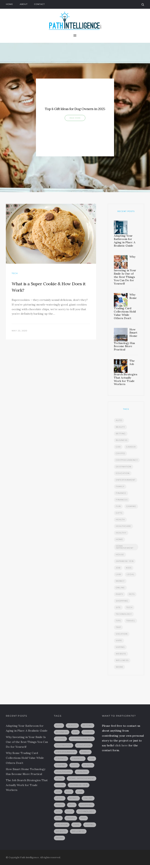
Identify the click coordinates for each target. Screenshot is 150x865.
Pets (132, 594)
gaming (131, 506)
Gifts (119, 513)
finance (121, 493)
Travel (130, 620)
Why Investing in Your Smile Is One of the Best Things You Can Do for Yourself (27, 742)
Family (120, 486)
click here (121, 745)
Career (131, 447)
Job (118, 567)
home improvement (124, 547)
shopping (122, 601)
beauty (120, 427)
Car (118, 447)
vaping (120, 647)
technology (124, 614)
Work (119, 667)
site (118, 607)
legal (130, 574)
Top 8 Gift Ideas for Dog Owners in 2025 (75, 109)
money (120, 581)
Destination (123, 466)
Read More (75, 118)
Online (120, 587)
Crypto (120, 453)
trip (118, 627)
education (122, 473)
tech (129, 607)
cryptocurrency (127, 460)
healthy (121, 532)
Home (9, 4)
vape (119, 640)
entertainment (125, 480)
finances (122, 499)
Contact (39, 4)
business (121, 440)
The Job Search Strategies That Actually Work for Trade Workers (27, 785)
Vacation (122, 634)
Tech (15, 273)
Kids (128, 567)
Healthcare (123, 526)
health (120, 519)
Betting (121, 433)
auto (119, 420)
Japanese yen (125, 561)
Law (118, 574)
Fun (118, 506)
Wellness (122, 660)
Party (119, 594)
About (24, 4)
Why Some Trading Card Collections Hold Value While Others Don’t (25, 757)
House (120, 554)
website (121, 653)
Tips (118, 620)
